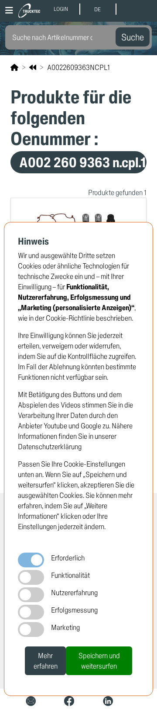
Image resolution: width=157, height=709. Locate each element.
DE (97, 9)
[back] (32, 67)
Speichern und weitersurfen (99, 660)
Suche (132, 37)
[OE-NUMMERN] (14, 67)
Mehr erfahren (46, 660)
